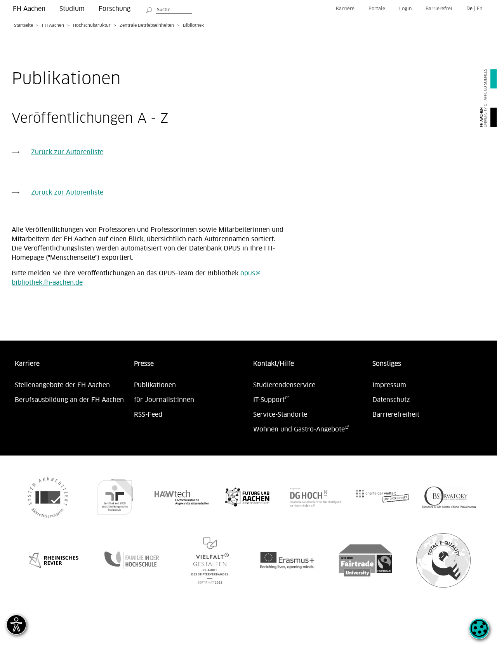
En (479, 8)
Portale (376, 8)
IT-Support (269, 400)
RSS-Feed (148, 415)
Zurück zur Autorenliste (67, 152)
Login (405, 8)
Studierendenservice (284, 385)
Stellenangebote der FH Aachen (62, 385)
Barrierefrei (439, 8)
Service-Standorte (280, 415)
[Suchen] (149, 9)
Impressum (389, 385)
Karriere (345, 8)
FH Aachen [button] (29, 9)
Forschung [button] (114, 9)
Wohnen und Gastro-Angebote (299, 429)
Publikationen (155, 385)
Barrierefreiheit (395, 415)
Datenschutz (391, 400)
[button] (479, 633)
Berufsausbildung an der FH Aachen (69, 400)
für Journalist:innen (164, 400)
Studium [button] (72, 9)
